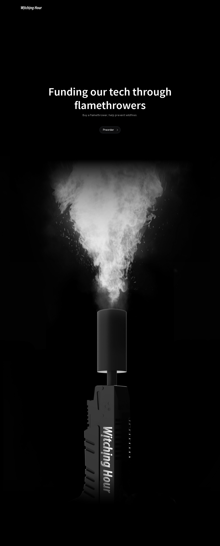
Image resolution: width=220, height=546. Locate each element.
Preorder (108, 130)
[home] (31, 8)
